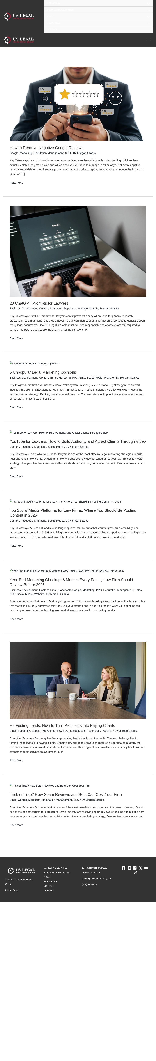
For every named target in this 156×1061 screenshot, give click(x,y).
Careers (49, 890)
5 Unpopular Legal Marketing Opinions (43, 372)
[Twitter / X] (140, 868)
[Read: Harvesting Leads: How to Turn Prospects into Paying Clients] (78, 680)
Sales (138, 590)
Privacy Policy (12, 890)
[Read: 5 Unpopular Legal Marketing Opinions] (34, 363)
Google (14, 153)
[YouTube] (146, 868)
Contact (49, 886)
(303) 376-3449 (89, 884)
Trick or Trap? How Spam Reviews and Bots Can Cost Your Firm (66, 794)
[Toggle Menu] (147, 4)
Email (53, 377)
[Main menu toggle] (149, 40)
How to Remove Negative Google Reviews (46, 147)
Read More (16, 182)
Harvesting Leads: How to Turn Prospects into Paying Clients (62, 725)
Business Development (24, 308)
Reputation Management (49, 153)
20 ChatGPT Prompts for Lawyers (39, 303)
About (47, 877)
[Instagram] (129, 868)
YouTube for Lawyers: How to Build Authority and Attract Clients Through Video (78, 441)
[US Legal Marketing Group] (18, 16)
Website (109, 377)
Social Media (94, 377)
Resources (50, 881)
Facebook (27, 446)
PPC (75, 377)
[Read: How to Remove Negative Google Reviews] (78, 103)
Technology (94, 730)
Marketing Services (55, 868)
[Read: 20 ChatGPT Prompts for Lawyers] (78, 251)
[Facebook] (124, 868)
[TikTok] (136, 872)
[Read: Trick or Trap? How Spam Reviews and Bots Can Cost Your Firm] (50, 785)
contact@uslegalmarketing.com (97, 878)
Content (44, 308)
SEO (68, 153)
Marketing (26, 153)
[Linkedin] (135, 868)
